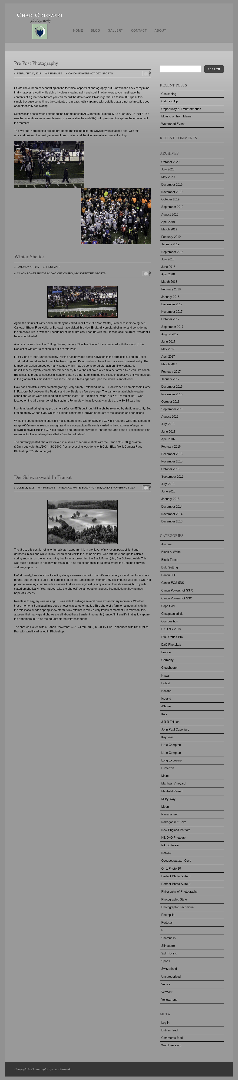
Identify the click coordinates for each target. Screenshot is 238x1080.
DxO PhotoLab (171, 644)
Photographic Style (174, 899)
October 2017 (170, 319)
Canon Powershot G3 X (177, 590)
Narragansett (169, 814)
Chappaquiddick (172, 613)
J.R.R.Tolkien (170, 722)
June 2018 (168, 267)
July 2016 (167, 424)
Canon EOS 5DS (172, 583)
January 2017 (170, 379)
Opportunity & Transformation (181, 109)
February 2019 (171, 237)
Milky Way (168, 799)
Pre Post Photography (36, 63)
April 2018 (168, 274)
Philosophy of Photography (179, 891)
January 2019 (170, 244)
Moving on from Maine (176, 116)
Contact (139, 30)
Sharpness (168, 938)
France (166, 652)
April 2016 (168, 439)
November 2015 (171, 461)
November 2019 (171, 192)
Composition (169, 621)
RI (162, 930)
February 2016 (171, 446)
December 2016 (171, 386)
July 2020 (167, 169)
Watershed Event (173, 124)
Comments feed (172, 1038)
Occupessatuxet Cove (176, 860)
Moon (165, 806)
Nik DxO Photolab (173, 837)
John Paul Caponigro (175, 729)
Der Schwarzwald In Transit (43, 477)
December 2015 (171, 454)
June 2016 (168, 431)
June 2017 (168, 341)
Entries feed (169, 1030)
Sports (107, 73)
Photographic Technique (177, 907)
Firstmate (55, 73)
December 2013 (171, 521)
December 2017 (171, 304)
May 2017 (168, 349)
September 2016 (172, 409)
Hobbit (165, 683)
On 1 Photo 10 (171, 868)
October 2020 (170, 162)
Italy (164, 714)
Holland (166, 691)
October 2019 (170, 199)
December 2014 (171, 506)
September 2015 (172, 476)
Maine (165, 776)
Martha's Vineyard (173, 783)
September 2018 (172, 252)
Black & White (71, 487)
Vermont (166, 992)
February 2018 (171, 289)
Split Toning (169, 953)
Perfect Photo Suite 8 (175, 876)
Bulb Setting (169, 567)
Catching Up (169, 101)
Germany (167, 660)
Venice (165, 984)
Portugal (166, 922)
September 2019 (172, 207)
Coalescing (168, 94)
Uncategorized (171, 976)
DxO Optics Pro (62, 273)
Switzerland (169, 968)
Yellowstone (169, 999)
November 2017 (171, 311)
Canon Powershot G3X (84, 73)
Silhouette (168, 945)
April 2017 (168, 356)
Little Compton (171, 745)
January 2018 (170, 297)
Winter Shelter (29, 256)
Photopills (168, 915)
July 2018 (167, 259)
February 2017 (171, 371)
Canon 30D (168, 575)
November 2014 (171, 514)
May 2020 (168, 177)
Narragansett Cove (173, 822)
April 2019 (168, 222)
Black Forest (91, 487)
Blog (95, 30)
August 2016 (169, 416)
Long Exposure (171, 760)
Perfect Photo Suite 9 (175, 884)
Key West (168, 737)
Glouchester (169, 667)
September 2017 (172, 327)
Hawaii (165, 675)
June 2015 (168, 491)
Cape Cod (168, 606)
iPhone (166, 706)
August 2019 (169, 214)
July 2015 (167, 484)
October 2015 (170, 469)
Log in (165, 1022)
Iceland (166, 698)
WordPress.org (171, 1045)
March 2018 (169, 281)
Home (78, 30)
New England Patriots (175, 830)
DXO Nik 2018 (171, 629)
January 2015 (170, 499)
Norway (166, 853)
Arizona (166, 544)
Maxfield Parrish (172, 791)
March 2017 (169, 364)
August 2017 (169, 334)
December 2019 (171, 184)
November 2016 (171, 394)
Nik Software (84, 273)
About (160, 30)
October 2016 (170, 401)
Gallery (115, 30)
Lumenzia (167, 768)
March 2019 (169, 229)
